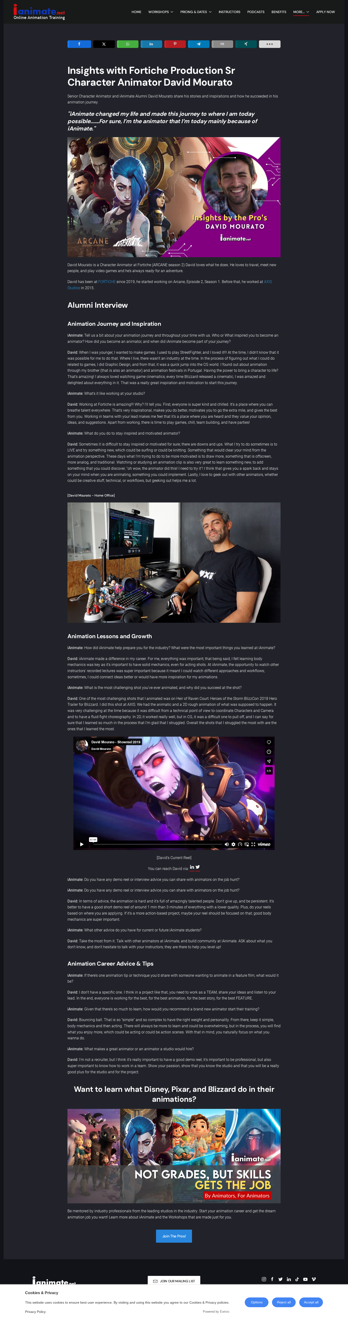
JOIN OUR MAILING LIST (177, 1281)
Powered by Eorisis (216, 1311)
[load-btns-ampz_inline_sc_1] (270, 44)
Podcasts (255, 12)
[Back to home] (39, 11)
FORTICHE (107, 281)
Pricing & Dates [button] (193, 12)
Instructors (229, 12)
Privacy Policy (35, 1312)
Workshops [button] (158, 12)
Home (136, 12)
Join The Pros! (174, 1236)
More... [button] (299, 12)
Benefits (279, 12)
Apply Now (325, 12)
